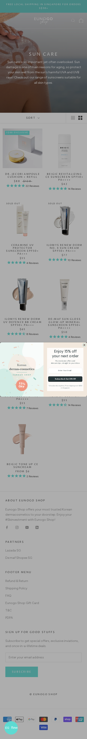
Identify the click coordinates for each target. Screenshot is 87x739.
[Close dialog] (84, 345)
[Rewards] (11, 728)
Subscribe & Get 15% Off (65, 379)
